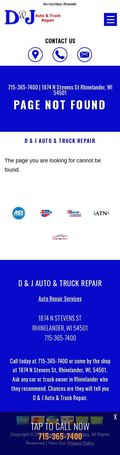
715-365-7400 (23, 87)
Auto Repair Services (60, 298)
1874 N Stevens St (60, 87)
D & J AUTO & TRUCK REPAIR (60, 141)
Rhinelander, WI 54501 (83, 90)
